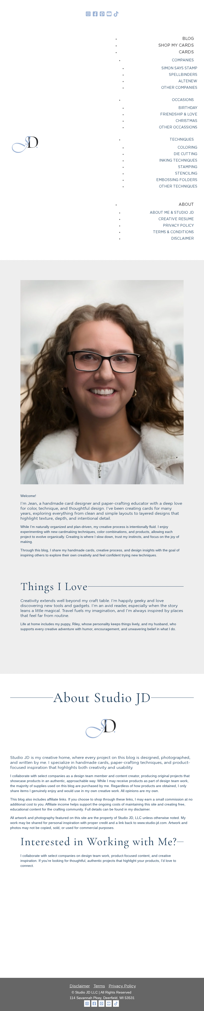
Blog (188, 39)
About (186, 204)
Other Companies (179, 88)
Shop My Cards (176, 45)
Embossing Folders (176, 180)
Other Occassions (178, 127)
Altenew (187, 81)
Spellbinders (183, 75)
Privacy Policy (178, 225)
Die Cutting (185, 154)
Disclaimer (182, 238)
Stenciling (186, 173)
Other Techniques (178, 186)
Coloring (187, 147)
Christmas (186, 121)
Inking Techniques (178, 160)
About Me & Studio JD (172, 212)
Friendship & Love (178, 114)
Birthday (187, 108)
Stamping (187, 167)
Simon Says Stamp (179, 68)
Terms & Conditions (173, 232)
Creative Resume (176, 219)
